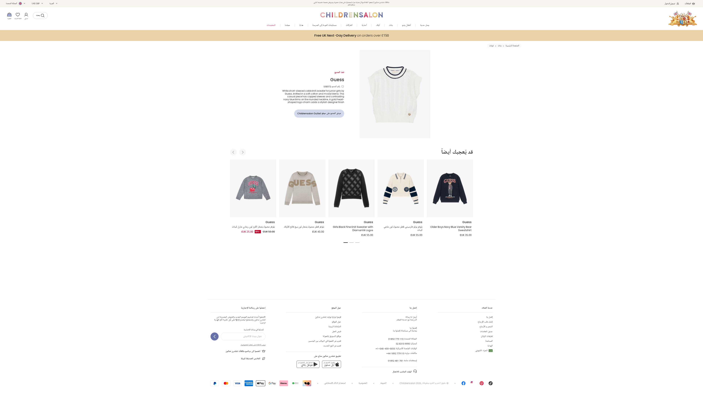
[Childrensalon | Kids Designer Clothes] (682, 19)
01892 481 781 (395, 360)
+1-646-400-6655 (385, 348)
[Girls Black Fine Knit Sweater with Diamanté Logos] (351, 188)
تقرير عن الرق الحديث (332, 345)
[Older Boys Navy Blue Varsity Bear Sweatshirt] (450, 188)
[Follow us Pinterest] (482, 384)
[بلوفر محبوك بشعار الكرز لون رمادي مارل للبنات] (253, 188)
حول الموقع (336, 321)
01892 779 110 (395, 339)
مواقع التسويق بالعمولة (332, 336)
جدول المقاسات (486, 331)
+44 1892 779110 (395, 353)
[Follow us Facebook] (464, 384)
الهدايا (490, 345)
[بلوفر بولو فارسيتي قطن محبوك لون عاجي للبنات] (400, 188)
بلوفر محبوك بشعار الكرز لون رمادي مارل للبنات (253, 227)
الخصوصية (363, 383)
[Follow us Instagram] (473, 384)
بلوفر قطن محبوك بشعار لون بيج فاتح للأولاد (304, 227)
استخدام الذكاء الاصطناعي (335, 383)
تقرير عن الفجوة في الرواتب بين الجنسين (324, 341)
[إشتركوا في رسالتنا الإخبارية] (215, 336)
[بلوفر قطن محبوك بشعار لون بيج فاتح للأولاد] (302, 188)
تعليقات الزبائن (487, 336)
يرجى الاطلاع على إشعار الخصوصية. (253, 344)
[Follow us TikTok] (491, 384)
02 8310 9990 (403, 343)
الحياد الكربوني (483, 350)
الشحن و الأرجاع (486, 326)
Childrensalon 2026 (410, 383)
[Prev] (233, 152)
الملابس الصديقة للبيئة (250, 358)
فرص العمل (336, 331)
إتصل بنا (489, 317)
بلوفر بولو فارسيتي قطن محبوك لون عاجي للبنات (403, 228)
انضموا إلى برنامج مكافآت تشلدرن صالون (243, 351)
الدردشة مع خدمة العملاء (407, 318)
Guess (337, 79)
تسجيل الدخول (670, 3)
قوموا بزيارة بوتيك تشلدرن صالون (328, 317)
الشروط (383, 383)
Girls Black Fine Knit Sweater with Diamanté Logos (353, 228)
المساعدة (489, 341)
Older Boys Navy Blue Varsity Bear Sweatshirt (451, 228)
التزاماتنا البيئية (335, 326)
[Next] (242, 152)
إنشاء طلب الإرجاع (485, 321)
